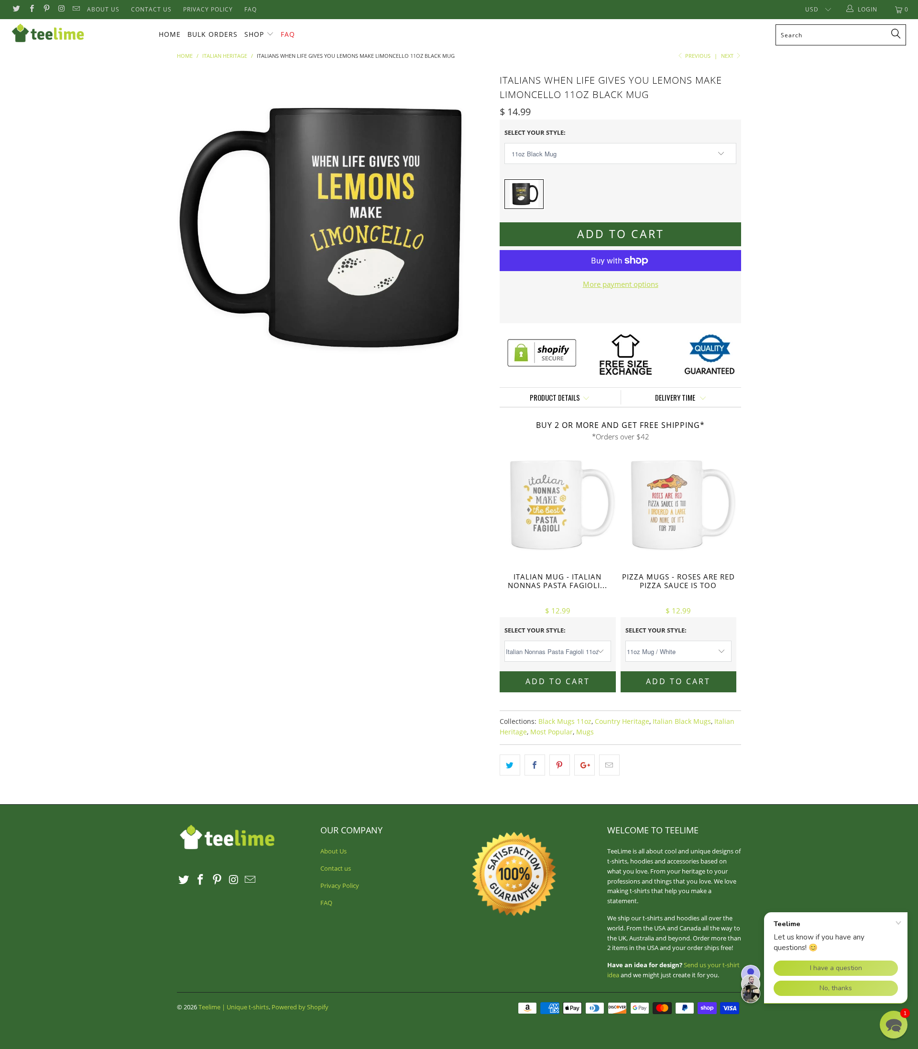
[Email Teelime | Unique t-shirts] (76, 9)
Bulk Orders (212, 34)
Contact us (151, 9)
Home (170, 34)
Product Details (555, 397)
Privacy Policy (208, 9)
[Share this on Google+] (584, 765)
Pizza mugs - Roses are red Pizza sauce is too (679, 505)
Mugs (585, 732)
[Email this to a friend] (609, 765)
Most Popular (551, 732)
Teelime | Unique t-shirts (233, 1007)
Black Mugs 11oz (564, 721)
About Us (103, 9)
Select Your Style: (535, 132)
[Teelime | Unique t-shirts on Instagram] (61, 9)
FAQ (250, 9)
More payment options (620, 284)
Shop (254, 34)
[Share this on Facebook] (535, 765)
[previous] (193, 227)
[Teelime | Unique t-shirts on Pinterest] (46, 9)
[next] (473, 227)
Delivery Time (676, 397)
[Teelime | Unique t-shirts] (78, 33)
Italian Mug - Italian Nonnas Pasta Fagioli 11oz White (558, 505)
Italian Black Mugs (682, 721)
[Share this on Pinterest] (559, 765)
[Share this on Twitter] (510, 765)
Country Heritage (622, 721)
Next (728, 55)
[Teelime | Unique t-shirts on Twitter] (16, 9)
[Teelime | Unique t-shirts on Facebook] (31, 9)
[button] (893, 1024)
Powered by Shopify (300, 1007)
